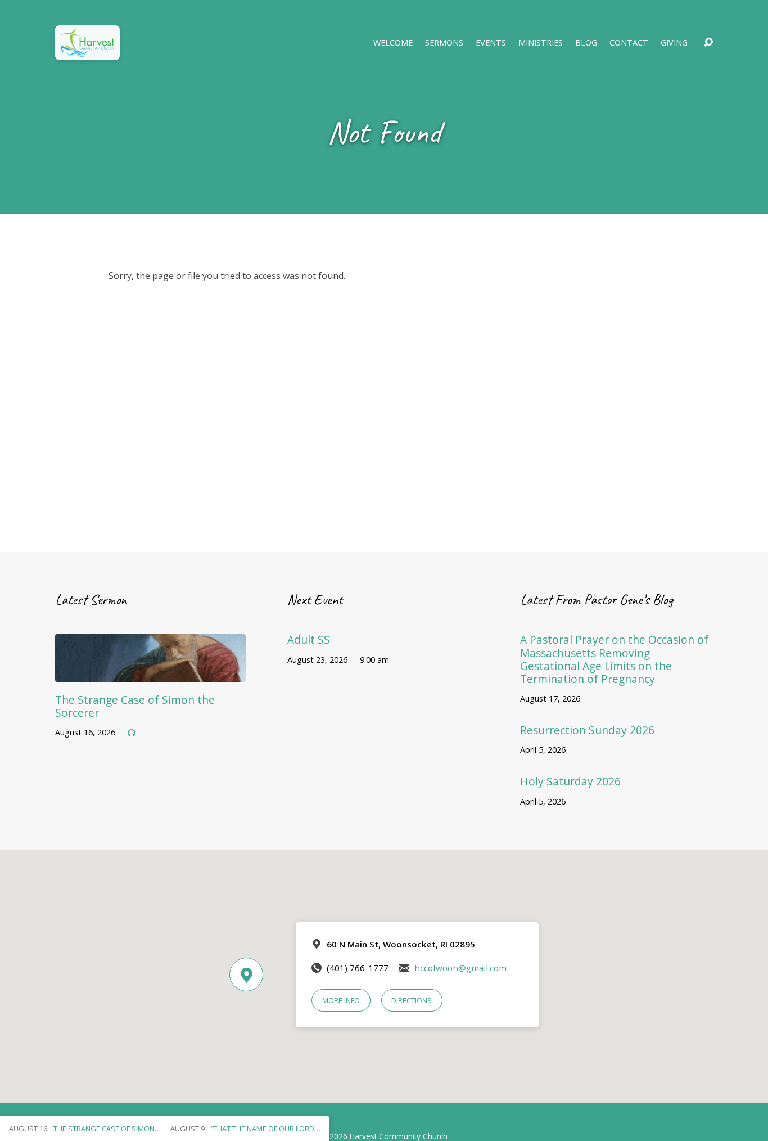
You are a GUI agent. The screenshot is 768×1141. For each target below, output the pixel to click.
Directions (411, 1000)
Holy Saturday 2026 (570, 781)
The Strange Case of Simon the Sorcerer (135, 706)
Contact (628, 43)
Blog (586, 43)
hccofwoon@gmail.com (460, 967)
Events (491, 43)
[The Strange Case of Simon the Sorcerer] (150, 673)
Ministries (540, 43)
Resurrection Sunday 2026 (587, 730)
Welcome (393, 43)
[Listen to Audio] (131, 733)
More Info (341, 1000)
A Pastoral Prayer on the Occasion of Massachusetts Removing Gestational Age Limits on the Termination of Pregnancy (614, 659)
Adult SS (308, 639)
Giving (674, 43)
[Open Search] (708, 42)
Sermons (444, 43)
